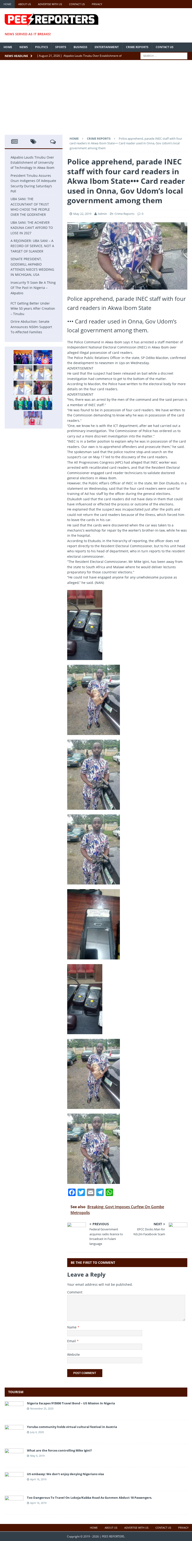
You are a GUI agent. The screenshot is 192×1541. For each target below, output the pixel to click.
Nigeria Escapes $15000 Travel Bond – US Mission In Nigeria (71, 1403)
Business (80, 47)
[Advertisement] (96, 99)
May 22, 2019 (82, 214)
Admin (103, 214)
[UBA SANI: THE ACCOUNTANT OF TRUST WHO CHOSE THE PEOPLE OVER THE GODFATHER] (23, 372)
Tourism (15, 1392)
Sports (60, 47)
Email (72, 1341)
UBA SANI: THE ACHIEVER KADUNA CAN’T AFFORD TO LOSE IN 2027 (32, 227)
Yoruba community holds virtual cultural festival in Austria (72, 1427)
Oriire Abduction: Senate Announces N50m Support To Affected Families (31, 326)
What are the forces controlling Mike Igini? (59, 1450)
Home (7, 4)
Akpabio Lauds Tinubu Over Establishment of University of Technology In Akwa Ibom (32, 162)
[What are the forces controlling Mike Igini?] (14, 1459)
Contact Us (77, 4)
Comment (74, 1292)
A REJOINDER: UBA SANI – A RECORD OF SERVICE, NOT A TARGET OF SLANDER (32, 245)
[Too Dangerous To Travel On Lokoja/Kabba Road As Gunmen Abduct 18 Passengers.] (14, 1507)
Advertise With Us (50, 4)
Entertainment (107, 47)
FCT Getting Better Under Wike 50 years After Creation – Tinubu (33, 308)
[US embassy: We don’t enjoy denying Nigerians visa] (14, 1483)
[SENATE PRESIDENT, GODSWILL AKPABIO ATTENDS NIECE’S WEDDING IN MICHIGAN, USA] (42, 388)
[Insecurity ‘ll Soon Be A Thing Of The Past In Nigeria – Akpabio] (23, 403)
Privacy (97, 4)
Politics (41, 47)
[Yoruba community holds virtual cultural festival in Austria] (14, 1436)
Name (72, 1327)
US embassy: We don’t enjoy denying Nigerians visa (65, 1474)
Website (73, 1354)
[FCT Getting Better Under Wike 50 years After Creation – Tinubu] (33, 418)
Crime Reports (137, 47)
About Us (24, 4)
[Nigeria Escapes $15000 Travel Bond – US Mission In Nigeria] (14, 1412)
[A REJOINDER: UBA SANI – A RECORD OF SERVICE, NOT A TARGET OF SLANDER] (23, 388)
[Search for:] (163, 55)
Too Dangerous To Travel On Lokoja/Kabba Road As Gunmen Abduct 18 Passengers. (89, 1497)
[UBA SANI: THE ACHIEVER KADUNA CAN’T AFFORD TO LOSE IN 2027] (42, 372)
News (23, 47)
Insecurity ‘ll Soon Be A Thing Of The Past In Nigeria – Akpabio (33, 287)
